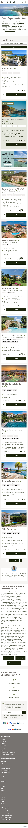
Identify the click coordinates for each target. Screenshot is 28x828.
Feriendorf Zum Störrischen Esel (13, 121)
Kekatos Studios (8, 240)
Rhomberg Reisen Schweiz (7, 754)
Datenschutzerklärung (6, 766)
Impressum (3, 761)
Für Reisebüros (4, 745)
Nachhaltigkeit (6, 341)
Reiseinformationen (5, 772)
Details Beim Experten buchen (9, 33)
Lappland (3, 803)
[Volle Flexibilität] (14, 159)
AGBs (2, 763)
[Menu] (25, 2)
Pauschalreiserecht (5, 768)
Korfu (2, 792)
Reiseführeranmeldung (6, 817)
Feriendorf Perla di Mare (11, 335)
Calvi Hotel (6, 69)
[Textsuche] (22, 2)
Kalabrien (3, 797)
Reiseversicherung (5, 770)
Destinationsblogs (5, 813)
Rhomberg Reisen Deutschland (8, 752)
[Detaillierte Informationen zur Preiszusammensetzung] (7, 90)
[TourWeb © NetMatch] (25, 826)
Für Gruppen (4, 748)
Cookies (3, 776)
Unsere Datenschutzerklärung (9, 717)
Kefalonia (3, 786)
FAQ (2, 774)
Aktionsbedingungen (10, 31)
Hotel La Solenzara (9, 481)
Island (2, 801)
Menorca (3, 795)
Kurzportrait (4, 741)
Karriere (3, 743)
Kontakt (3, 739)
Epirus (2, 790)
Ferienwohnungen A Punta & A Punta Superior (13, 190)
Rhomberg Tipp (21, 126)
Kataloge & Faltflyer (5, 819)
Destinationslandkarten (6, 815)
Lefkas (2, 788)
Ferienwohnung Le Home (12, 430)
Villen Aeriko (7, 529)
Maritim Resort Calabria (11, 384)
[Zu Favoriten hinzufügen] (4, 94)
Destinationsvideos (5, 810)
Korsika (2, 784)
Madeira (3, 799)
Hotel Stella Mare (8, 288)
